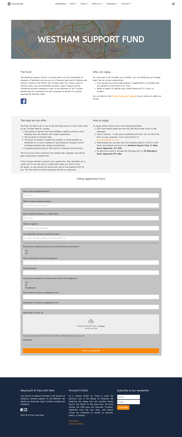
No (26, 253)
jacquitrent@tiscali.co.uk (107, 140)
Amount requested (30, 268)
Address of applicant (30, 224)
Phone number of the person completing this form (41, 293)
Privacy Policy (59, 345)
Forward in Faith (76, 424)
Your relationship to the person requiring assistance (41, 234)
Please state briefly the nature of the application (40, 258)
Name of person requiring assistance (36, 191)
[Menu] (173, 4)
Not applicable (30, 288)
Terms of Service (72, 345)
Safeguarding (60, 4)
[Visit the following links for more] (21, 409)
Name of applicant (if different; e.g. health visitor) (40, 214)
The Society (74, 421)
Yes (26, 251)
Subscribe (123, 407)
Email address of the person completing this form (41, 303)
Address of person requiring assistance (37, 201)
